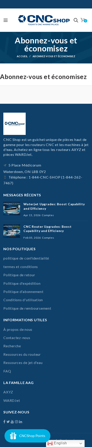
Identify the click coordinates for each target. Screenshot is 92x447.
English (60, 443)
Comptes (48, 215)
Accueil (22, 56)
